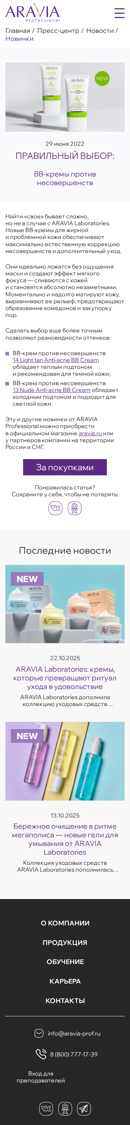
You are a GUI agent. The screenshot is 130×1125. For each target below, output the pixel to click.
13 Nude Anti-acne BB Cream (52, 389)
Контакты (65, 1001)
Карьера (65, 981)
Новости (100, 31)
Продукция (65, 943)
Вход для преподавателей (41, 1077)
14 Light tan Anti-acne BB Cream (56, 359)
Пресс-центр (58, 31)
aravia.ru (90, 433)
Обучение (65, 962)
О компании (65, 923)
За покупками (65, 467)
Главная (17, 31)
